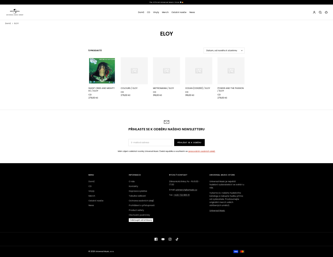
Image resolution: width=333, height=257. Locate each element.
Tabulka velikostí (137, 195)
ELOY (16, 23)
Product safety (136, 210)
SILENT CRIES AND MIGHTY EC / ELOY (101, 89)
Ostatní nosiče (178, 12)
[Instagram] (170, 239)
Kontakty (133, 186)
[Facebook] (156, 239)
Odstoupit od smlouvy (141, 220)
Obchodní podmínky (139, 214)
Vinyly (156, 12)
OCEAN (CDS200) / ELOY (197, 88)
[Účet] (314, 12)
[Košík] (326, 12)
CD (148, 12)
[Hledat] (320, 12)
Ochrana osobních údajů (141, 200)
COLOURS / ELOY (129, 88)
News (192, 12)
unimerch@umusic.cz (186, 189)
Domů (141, 12)
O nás (132, 181)
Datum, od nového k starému (221, 50)
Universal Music (217, 210)
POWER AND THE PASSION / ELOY (230, 89)
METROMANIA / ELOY (163, 88)
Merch (165, 12)
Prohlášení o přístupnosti (142, 205)
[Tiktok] (177, 239)
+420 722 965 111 (182, 194)
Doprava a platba (138, 191)
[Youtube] (163, 239)
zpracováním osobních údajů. (201, 151)
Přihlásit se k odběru (189, 142)
